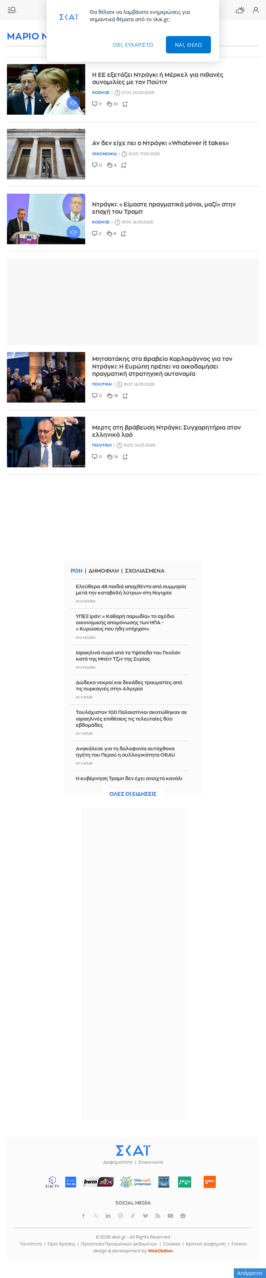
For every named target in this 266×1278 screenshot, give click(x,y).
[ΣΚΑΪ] (133, 1150)
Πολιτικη (102, 384)
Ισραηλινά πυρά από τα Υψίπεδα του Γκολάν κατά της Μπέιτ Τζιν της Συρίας (128, 655)
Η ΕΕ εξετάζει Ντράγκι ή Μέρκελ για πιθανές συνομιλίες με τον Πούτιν (157, 78)
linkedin (108, 1215)
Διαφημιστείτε (118, 1162)
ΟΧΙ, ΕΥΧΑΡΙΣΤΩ (133, 44)
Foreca (239, 1244)
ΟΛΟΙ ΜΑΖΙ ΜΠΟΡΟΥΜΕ (133, 1185)
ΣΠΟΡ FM (98, 1182)
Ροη (76, 571)
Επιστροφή (249, 1254)
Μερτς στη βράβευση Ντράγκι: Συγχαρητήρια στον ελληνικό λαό (166, 431)
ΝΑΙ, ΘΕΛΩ (188, 44)
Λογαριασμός (255, 10)
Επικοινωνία (151, 1162)
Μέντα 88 (185, 1182)
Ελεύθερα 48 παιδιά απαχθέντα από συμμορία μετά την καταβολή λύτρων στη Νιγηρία (131, 589)
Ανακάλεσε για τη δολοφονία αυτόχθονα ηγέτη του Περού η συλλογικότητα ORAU (125, 751)
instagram (120, 1215)
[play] (46, 89)
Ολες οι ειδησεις (133, 794)
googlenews (183, 1215)
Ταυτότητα (31, 1244)
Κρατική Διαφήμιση (206, 1244)
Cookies (171, 1244)
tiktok (133, 1215)
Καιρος (240, 10)
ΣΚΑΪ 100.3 (70, 1182)
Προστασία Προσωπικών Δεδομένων (119, 1244)
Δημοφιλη (104, 571)
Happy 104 (210, 1182)
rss (158, 1215)
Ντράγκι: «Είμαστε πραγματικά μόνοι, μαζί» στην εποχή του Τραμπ (164, 208)
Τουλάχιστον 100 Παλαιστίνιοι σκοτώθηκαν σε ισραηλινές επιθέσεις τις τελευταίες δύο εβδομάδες (131, 718)
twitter (95, 1215)
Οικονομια (104, 154)
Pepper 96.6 (163, 1182)
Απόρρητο (250, 1273)
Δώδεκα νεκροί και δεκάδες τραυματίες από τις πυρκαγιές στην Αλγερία (129, 685)
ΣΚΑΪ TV (52, 1182)
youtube (170, 1215)
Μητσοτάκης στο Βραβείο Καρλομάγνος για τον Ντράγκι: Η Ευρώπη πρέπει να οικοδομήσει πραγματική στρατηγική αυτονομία (162, 366)
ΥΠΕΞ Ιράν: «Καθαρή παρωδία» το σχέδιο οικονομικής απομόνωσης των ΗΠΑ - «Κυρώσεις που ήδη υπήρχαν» (125, 622)
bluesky (145, 1215)
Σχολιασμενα (145, 571)
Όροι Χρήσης (61, 1244)
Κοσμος (101, 93)
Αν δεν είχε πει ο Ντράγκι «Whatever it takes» (160, 143)
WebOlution (160, 1251)
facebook (83, 1215)
